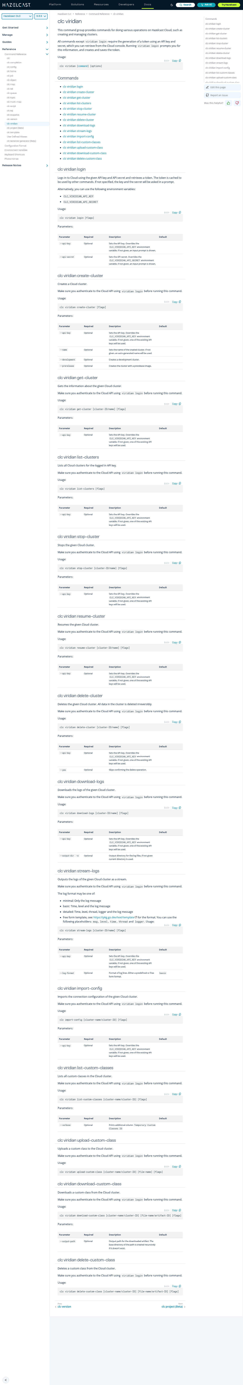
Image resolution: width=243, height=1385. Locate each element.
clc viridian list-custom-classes (82, 142)
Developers (126, 4)
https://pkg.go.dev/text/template (114, 917)
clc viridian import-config (78, 136)
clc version (12, 120)
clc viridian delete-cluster (78, 120)
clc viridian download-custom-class (84, 153)
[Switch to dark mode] (172, 5)
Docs (147, 4)
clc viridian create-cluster (78, 92)
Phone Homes (12, 159)
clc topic (11, 98)
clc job (10, 76)
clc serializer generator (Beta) (21, 141)
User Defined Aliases (17, 137)
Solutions (77, 4)
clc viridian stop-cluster (77, 109)
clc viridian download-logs (79, 125)
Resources (101, 4)
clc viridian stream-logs (77, 131)
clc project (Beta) (15, 128)
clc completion (14, 63)
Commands (211, 18)
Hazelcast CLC (64, 13)
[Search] (185, 5)
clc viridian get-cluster (76, 97)
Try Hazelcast (229, 5)
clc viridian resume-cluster (79, 114)
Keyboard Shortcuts (15, 155)
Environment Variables (16, 150)
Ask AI (208, 5)
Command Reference (15, 54)
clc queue (12, 93)
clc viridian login (73, 86)
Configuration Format (15, 146)
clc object (11, 80)
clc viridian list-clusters (77, 103)
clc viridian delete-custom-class (82, 158)
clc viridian (12, 124)
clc (8, 58)
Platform (55, 4)
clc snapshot (13, 115)
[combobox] (185, 5)
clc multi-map (14, 102)
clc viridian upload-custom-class (83, 147)
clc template (13, 133)
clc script (11, 107)
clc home (11, 72)
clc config (11, 67)
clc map (11, 85)
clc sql (10, 111)
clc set (10, 89)
